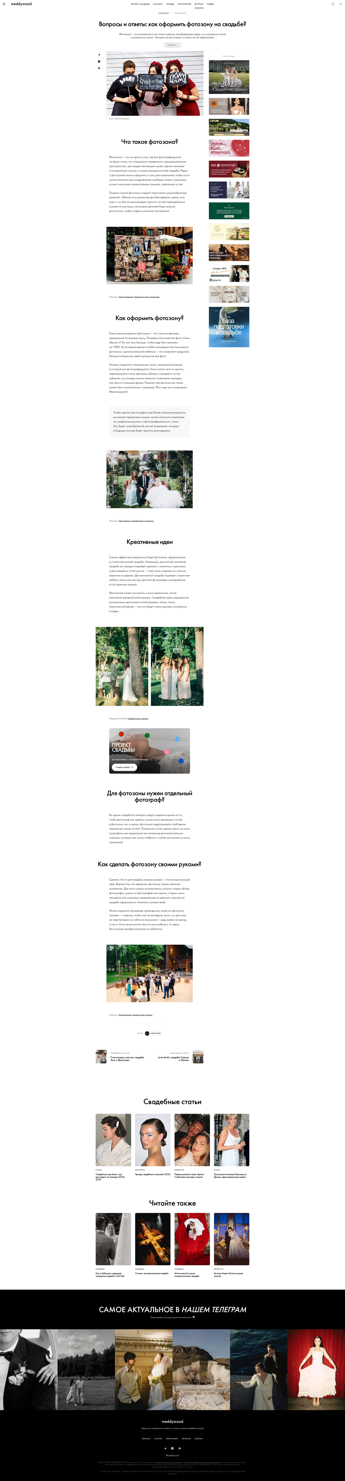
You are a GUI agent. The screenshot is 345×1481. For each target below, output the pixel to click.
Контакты (186, 1439)
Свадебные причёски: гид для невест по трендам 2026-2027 (110, 1177)
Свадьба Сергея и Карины (142, 1015)
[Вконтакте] (172, 1448)
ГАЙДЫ (210, 4)
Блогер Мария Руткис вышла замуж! (228, 1275)
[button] (341, 4)
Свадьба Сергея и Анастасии (143, 521)
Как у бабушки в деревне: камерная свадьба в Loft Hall (110, 1275)
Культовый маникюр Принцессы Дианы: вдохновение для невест (230, 1175)
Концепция (163, 13)
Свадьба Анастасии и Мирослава (146, 297)
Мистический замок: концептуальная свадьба (187, 1275)
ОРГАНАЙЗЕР (185, 4)
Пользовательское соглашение (169, 1462)
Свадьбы (100, 1269)
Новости (179, 1170)
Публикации (172, 1439)
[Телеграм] (165, 1448)
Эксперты (140, 1170)
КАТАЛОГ (158, 4)
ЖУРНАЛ (199, 4)
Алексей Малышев (126, 297)
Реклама (146, 1439)
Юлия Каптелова (125, 1015)
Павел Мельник (124, 521)
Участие (158, 1439)
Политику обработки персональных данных (203, 1462)
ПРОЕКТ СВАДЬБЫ (140, 4)
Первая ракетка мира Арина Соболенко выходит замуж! (189, 1175)
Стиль (99, 1170)
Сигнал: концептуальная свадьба (151, 1273)
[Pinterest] (179, 1448)
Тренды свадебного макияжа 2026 (152, 1174)
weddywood (172, 1421)
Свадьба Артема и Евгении (138, 719)
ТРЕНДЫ (170, 4)
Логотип (199, 1439)
